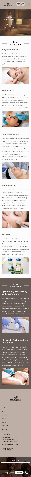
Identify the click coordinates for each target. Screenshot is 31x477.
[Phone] (26, 472)
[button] (28, 4)
